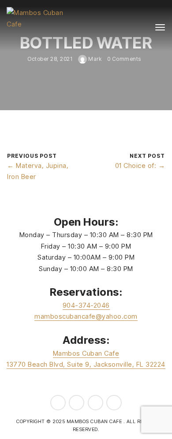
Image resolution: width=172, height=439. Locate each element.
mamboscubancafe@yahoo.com (86, 316)
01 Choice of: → (140, 165)
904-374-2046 (86, 305)
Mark (94, 59)
